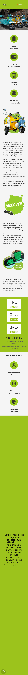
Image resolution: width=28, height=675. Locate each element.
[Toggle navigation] (25, 4)
